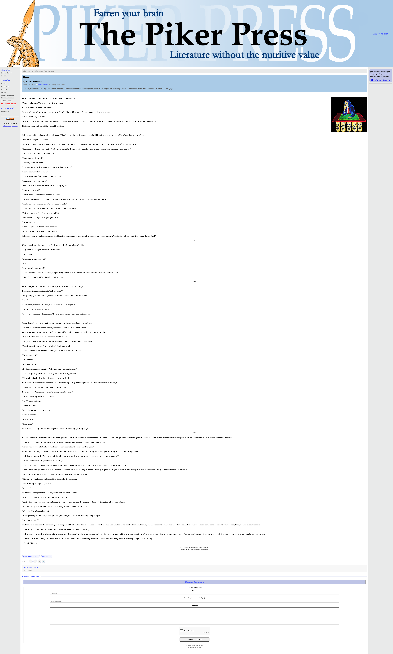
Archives (5, 86)
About (3, 83)
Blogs (3, 92)
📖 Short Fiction (42, 85)
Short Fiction (49, 71)
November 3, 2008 (38, 71)
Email (194, 597)
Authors (5, 89)
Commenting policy (194, 647)
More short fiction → (31, 556)
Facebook (5, 111)
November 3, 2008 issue (199, 549)
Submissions (6, 100)
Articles (5, 76)
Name (194, 590)
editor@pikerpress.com (10, 126)
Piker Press (26, 71)
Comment (194, 605)
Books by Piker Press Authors (7, 96)
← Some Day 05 (29, 570)
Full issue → (46, 556)
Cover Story (6, 73)
